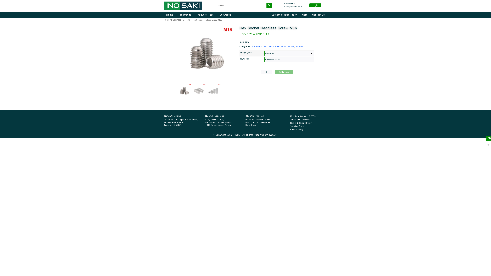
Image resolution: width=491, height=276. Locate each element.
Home (169, 14)
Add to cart (284, 72)
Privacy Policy (296, 129)
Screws (186, 20)
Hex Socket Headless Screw (279, 46)
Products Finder (205, 14)
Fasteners (176, 20)
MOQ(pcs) (244, 59)
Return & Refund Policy (301, 123)
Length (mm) (246, 52)
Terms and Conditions (300, 119)
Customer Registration (284, 14)
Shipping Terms (297, 126)
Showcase (225, 14)
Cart (304, 14)
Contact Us (318, 14)
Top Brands (184, 14)
